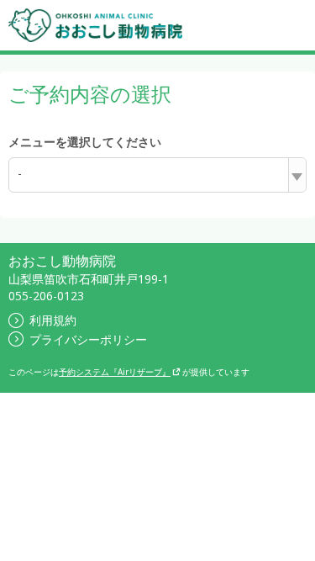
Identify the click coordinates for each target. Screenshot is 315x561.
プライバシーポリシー (88, 339)
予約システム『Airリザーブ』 (115, 372)
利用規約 (52, 320)
